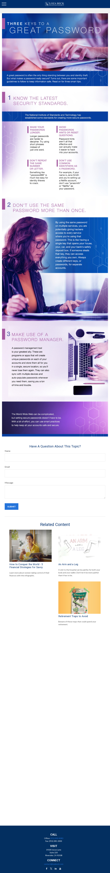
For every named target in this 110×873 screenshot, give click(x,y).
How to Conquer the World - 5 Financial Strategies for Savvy (26, 566)
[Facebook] (46, 868)
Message (9, 482)
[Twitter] (51, 868)
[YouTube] (60, 868)
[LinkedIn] (56, 868)
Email (7, 466)
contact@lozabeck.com (53, 864)
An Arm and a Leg (68, 564)
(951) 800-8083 (56, 838)
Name (7, 451)
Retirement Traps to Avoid (73, 616)
